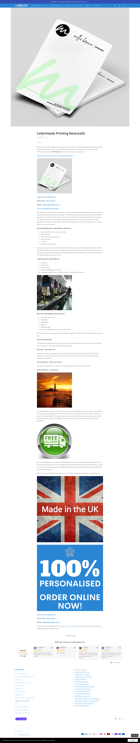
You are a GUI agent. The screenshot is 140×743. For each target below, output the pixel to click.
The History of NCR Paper (22, 713)
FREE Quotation (19, 686)
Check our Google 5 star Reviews (48, 208)
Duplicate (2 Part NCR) (82, 672)
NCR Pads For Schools (82, 706)
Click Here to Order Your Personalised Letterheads (55, 156)
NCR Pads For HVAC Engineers (84, 703)
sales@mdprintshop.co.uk (51, 205)
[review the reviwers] (52, 648)
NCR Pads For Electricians (83, 689)
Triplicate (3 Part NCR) (82, 675)
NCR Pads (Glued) (80, 679)
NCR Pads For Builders (82, 691)
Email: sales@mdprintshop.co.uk (24, 677)
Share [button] (40, 142)
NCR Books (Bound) (81, 682)
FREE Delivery (19, 689)
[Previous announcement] (15, 2)
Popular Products (80, 670)
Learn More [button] (51, 740)
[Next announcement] (124, 2)
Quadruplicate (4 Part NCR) (84, 677)
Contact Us (18, 680)
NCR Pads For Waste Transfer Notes (86, 701)
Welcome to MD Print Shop (23, 683)
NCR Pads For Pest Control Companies (87, 698)
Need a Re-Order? (20, 692)
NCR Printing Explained (22, 707)
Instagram (73, 626)
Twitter (67, 626)
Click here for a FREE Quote (46, 197)
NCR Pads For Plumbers (82, 694)
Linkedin (82, 626)
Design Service (19, 695)
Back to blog (71, 636)
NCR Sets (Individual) (82, 684)
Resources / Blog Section (22, 701)
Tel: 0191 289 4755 (20, 673)
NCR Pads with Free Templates (85, 686)
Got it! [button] (133, 740)
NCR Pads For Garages (82, 696)
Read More (81, 658)
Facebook (61, 626)
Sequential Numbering (21, 710)
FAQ (16, 704)
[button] (39, 5)
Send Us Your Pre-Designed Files (24, 698)
